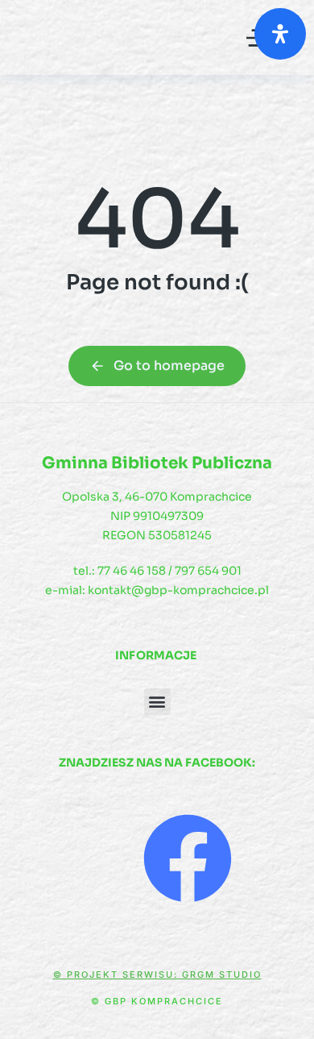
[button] (157, 701)
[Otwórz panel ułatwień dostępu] (280, 34)
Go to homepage (169, 365)
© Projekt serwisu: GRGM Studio (157, 974)
